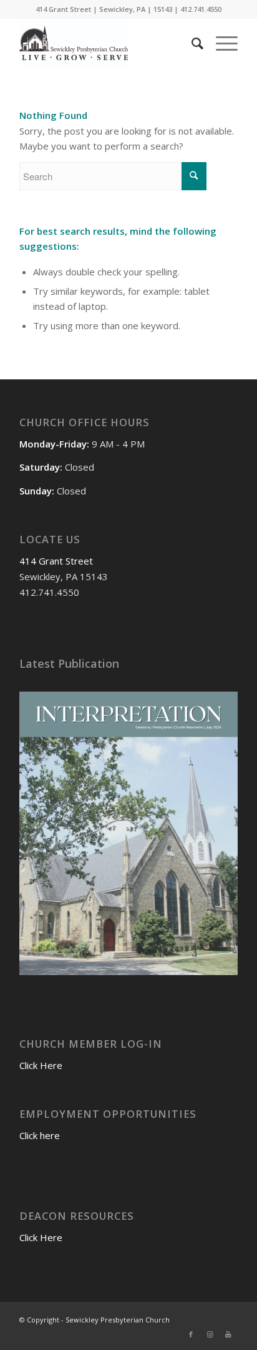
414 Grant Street (56, 561)
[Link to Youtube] (228, 1334)
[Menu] (220, 43)
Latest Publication (69, 663)
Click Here (40, 1065)
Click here (39, 1135)
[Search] (191, 43)
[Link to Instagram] (209, 1334)
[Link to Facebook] (191, 1334)
